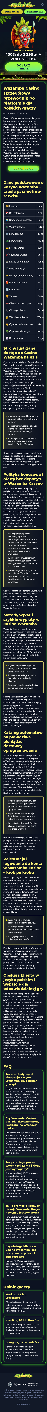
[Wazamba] (21, 5)
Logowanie (12, 11)
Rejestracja (35, 11)
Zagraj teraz (23, 168)
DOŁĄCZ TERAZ (23, 67)
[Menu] (42, 5)
